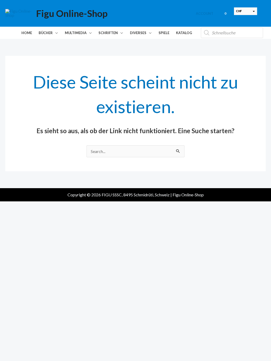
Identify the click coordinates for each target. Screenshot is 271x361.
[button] (55, 33)
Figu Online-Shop (71, 13)
